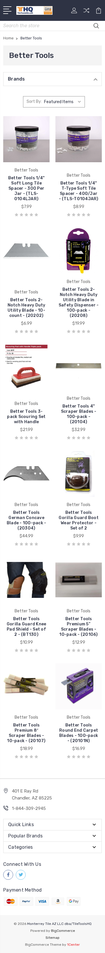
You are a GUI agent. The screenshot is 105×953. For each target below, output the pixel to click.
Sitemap (53, 938)
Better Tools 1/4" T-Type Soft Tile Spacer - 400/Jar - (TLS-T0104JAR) (79, 191)
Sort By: (34, 101)
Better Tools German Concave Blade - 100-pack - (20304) (26, 520)
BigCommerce (63, 931)
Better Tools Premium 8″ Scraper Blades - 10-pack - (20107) (26, 733)
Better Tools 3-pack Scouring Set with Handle (26, 416)
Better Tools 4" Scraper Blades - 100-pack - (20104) (79, 414)
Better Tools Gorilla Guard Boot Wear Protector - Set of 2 (79, 520)
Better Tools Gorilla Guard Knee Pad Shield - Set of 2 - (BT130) (26, 626)
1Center (73, 945)
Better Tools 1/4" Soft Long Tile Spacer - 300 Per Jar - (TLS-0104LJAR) (26, 188)
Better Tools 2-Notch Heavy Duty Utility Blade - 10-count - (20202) (27, 307)
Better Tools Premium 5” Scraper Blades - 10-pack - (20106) (78, 626)
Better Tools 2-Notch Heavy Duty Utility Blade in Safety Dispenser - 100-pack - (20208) (79, 302)
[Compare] (86, 12)
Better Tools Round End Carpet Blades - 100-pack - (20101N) (78, 733)
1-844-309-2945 (29, 808)
